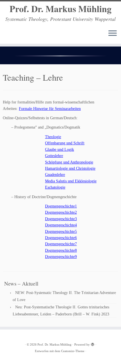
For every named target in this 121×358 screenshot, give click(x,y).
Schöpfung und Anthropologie (69, 162)
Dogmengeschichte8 (61, 250)
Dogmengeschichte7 (61, 244)
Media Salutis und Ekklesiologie (71, 181)
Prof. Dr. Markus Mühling (60, 9)
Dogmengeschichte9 (61, 257)
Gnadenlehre (55, 175)
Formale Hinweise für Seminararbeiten (50, 109)
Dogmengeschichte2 (61, 212)
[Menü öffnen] (112, 33)
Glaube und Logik (59, 149)
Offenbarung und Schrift (64, 143)
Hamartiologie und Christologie (70, 168)
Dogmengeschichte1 (61, 206)
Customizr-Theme (72, 351)
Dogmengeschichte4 (61, 225)
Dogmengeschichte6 (61, 238)
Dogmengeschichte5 (61, 231)
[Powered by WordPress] (93, 344)
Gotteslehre (54, 156)
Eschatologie (55, 187)
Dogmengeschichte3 (61, 219)
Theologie (53, 137)
